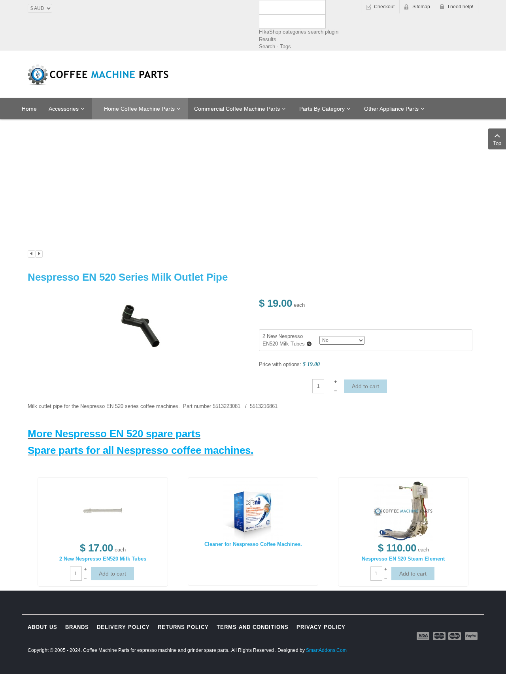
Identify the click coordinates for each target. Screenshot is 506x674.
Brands (77, 627)
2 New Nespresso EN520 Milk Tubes (102, 559)
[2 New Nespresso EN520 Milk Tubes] (102, 511)
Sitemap (421, 6)
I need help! (460, 6)
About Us (42, 627)
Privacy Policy (321, 627)
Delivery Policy (123, 627)
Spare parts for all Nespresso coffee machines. (140, 450)
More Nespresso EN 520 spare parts (114, 434)
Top (497, 143)
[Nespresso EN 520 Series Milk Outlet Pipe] (140, 325)
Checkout (384, 6)
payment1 (424, 636)
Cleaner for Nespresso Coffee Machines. (253, 544)
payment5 (471, 636)
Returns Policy (183, 627)
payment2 (439, 636)
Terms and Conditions (253, 627)
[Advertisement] (253, 149)
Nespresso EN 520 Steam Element (403, 559)
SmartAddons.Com (326, 650)
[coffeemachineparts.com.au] (99, 74)
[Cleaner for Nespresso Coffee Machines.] (253, 511)
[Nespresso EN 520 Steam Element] (403, 511)
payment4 (455, 636)
